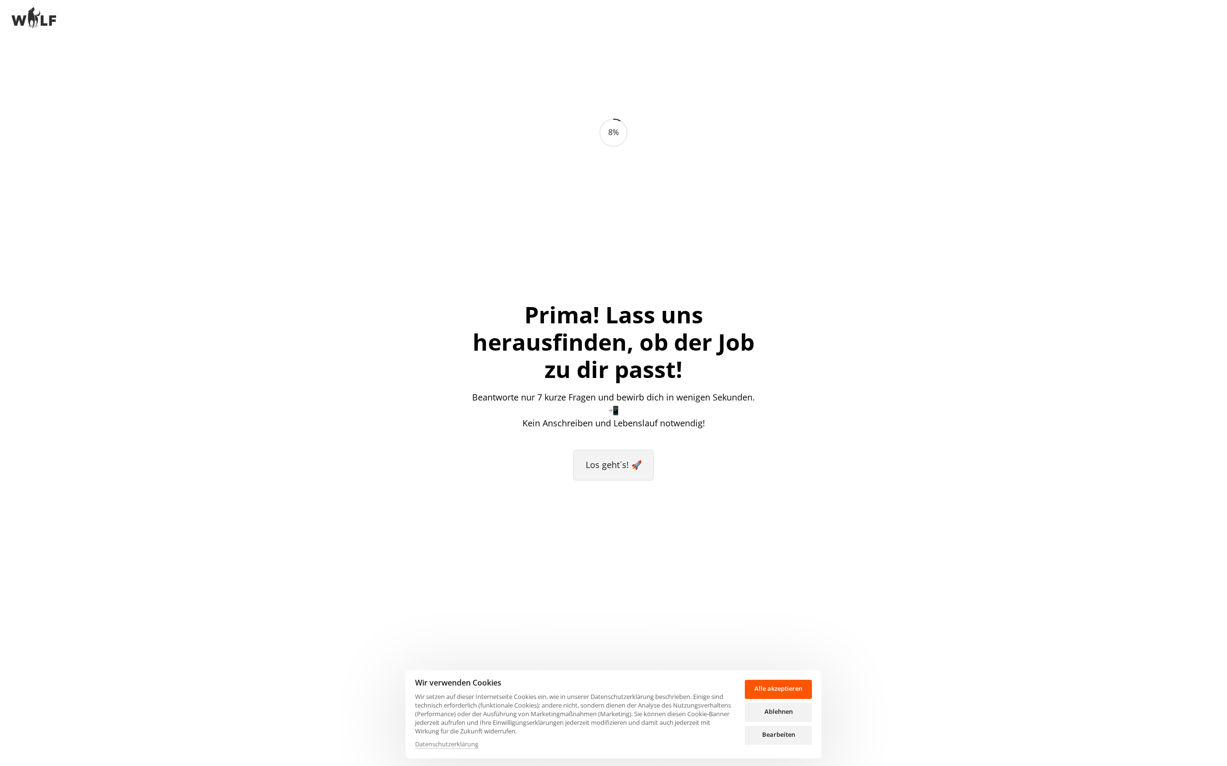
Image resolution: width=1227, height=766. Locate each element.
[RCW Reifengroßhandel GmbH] (34, 19)
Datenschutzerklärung (446, 744)
